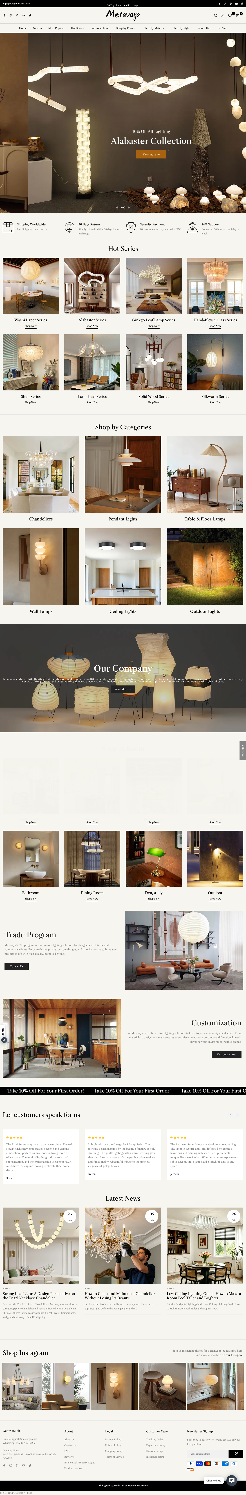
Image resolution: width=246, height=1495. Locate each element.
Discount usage (154, 1451)
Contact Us (16, 966)
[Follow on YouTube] (236, 3)
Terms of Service (114, 1456)
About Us (203, 28)
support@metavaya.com (18, 3)
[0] (230, 15)
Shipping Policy (114, 1451)
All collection (100, 28)
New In (37, 28)
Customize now (226, 1054)
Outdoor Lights (205, 611)
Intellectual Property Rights (79, 1462)
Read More (121, 689)
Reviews (69, 1456)
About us (69, 1439)
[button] (72, 1461)
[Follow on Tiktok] (241, 3)
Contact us (70, 1445)
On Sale (222, 28)
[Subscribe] (236, 1454)
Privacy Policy (113, 1439)
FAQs (67, 1451)
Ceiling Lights (122, 611)
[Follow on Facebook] (219, 3)
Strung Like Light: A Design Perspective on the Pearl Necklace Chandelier (39, 1296)
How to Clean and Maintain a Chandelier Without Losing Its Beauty (120, 1296)
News (6, 1288)
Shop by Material (154, 28)
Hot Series (77, 28)
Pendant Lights (122, 519)
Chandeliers (41, 519)
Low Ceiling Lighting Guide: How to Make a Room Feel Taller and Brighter (204, 1296)
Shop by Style (181, 28)
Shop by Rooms (125, 28)
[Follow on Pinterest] (230, 3)
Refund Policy (113, 1445)
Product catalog (73, 1468)
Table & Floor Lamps (204, 519)
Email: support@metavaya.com (20, 1438)
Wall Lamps (41, 611)
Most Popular (56, 28)
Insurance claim (155, 1456)
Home (23, 28)
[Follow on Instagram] (225, 3)
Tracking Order (154, 1439)
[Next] (237, 1115)
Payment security (156, 1445)
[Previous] (230, 1115)
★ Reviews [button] (243, 750)
